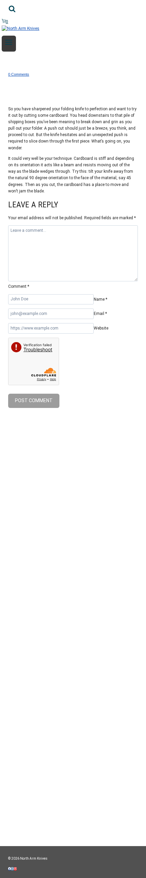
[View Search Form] (12, 10)
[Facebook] (9, 869)
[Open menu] (9, 43)
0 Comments (18, 74)
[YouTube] (15, 869)
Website (101, 328)
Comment (18, 286)
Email (100, 313)
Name (100, 299)
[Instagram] (12, 869)
